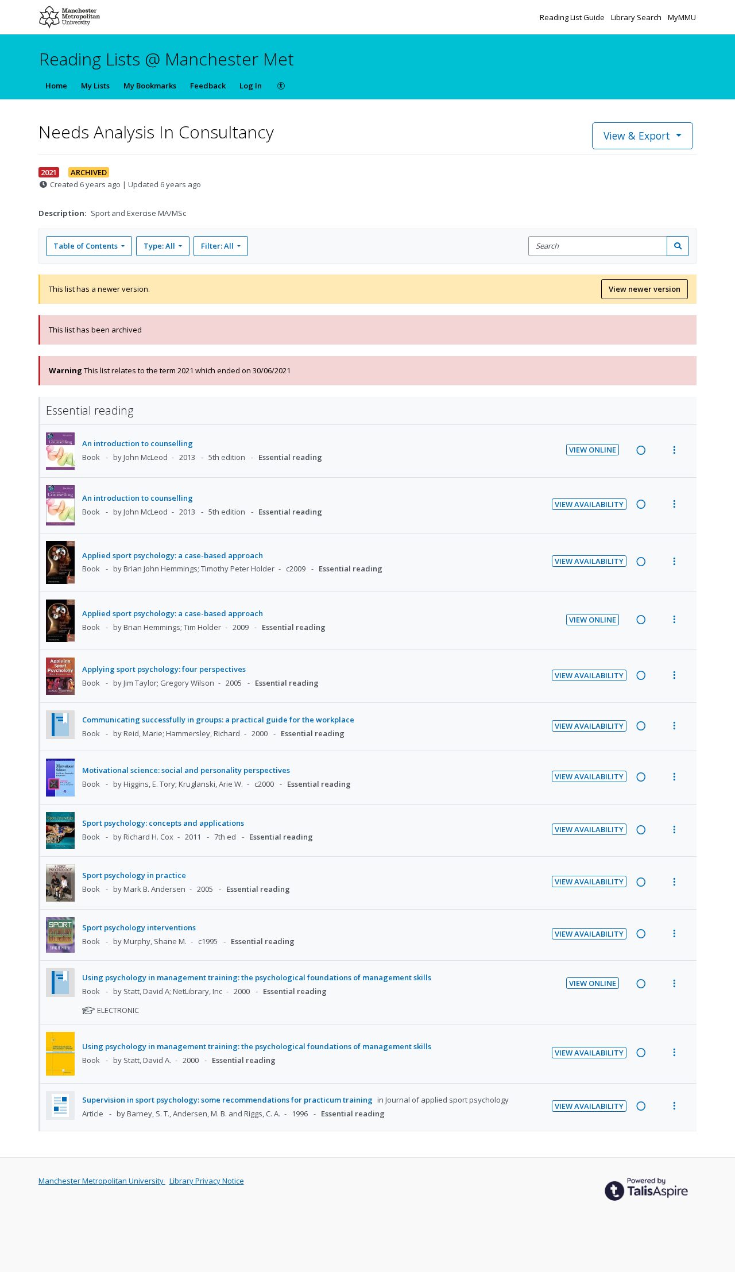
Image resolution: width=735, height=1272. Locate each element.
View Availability (589, 504)
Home (56, 85)
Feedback (208, 85)
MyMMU (682, 17)
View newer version (644, 289)
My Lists (95, 85)
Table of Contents (85, 246)
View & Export (637, 135)
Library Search (637, 17)
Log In (250, 85)
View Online (592, 449)
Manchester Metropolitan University (101, 1181)
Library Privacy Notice (206, 1181)
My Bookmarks (149, 85)
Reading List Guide (573, 17)
